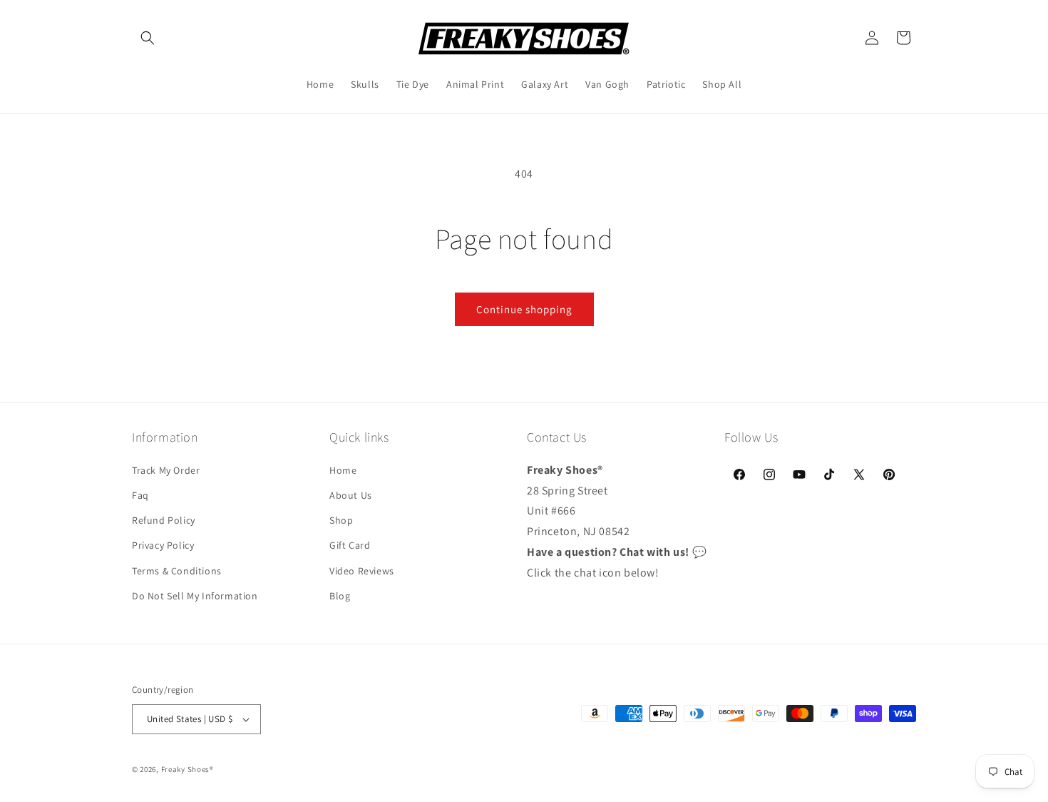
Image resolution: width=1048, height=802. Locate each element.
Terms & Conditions (177, 570)
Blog (339, 595)
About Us (350, 494)
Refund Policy (163, 519)
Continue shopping (524, 309)
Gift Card (349, 545)
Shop (341, 519)
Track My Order (166, 469)
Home (342, 469)
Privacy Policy (163, 545)
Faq (140, 494)
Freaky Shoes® (187, 769)
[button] (147, 38)
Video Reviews (361, 570)
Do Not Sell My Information (195, 595)
